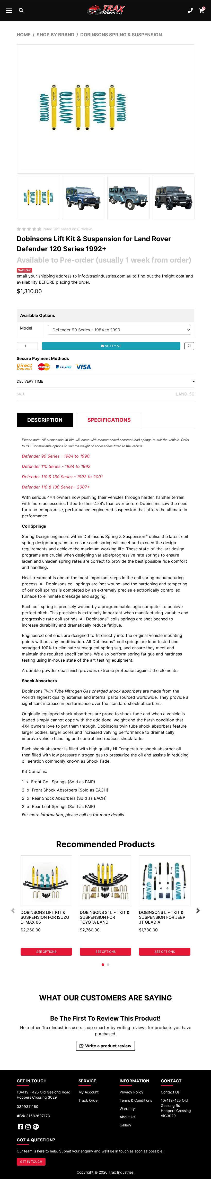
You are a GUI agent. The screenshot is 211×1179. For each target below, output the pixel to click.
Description (45, 420)
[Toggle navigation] (9, 10)
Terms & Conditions (136, 1100)
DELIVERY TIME (30, 381)
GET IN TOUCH (31, 1162)
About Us (127, 1117)
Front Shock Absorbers (54, 790)
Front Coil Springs (49, 781)
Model (26, 328)
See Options (46, 952)
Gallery (125, 1125)
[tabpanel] (46, 905)
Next (198, 911)
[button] (189, 346)
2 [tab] (108, 964)
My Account (88, 1092)
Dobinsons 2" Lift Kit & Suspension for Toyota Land (104, 917)
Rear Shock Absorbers (53, 798)
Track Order (88, 1100)
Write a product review (107, 1045)
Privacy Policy (131, 1092)
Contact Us (170, 1092)
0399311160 (27, 1106)
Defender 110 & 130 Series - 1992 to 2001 (62, 476)
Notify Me (112, 346)
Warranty (127, 1108)
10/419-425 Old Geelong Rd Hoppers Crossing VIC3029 (176, 1108)
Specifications (109, 420)
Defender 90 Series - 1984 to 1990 (56, 456)
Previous (13, 911)
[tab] (45, 420)
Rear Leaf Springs (50, 806)
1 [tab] (103, 964)
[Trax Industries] (105, 10)
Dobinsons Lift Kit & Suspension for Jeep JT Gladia (162, 917)
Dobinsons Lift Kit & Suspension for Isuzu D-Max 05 (45, 917)
